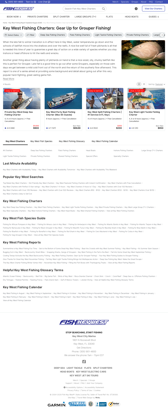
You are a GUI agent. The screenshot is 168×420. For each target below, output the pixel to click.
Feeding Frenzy (36, 280)
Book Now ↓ (14, 16)
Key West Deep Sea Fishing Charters (17, 207)
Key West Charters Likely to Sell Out (17, 194)
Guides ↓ (154, 16)
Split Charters (102, 368)
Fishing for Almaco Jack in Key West (52, 224)
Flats (109, 16)
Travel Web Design (84, 397)
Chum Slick (98, 276)
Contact (159, 1)
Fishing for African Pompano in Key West (19, 224)
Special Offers (91, 156)
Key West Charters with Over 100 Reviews (115, 187)
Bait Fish (39, 276)
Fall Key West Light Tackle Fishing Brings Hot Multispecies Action (72, 259)
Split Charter (61, 16)
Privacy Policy (73, 390)
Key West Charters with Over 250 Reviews (20, 190)
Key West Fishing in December (117, 293)
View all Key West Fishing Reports (121, 263)
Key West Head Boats (66, 211)
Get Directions (84, 347)
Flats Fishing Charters (67, 150)
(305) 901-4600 (88, 351)
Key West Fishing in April (61, 297)
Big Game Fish (50, 276)
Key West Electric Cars (91, 371)
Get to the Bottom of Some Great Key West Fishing (59, 248)
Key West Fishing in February (14, 297)
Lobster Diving (86, 280)
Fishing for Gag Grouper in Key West (17, 235)
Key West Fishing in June (104, 297)
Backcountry (28, 276)
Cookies (97, 390)
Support (69, 383)
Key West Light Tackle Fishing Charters (77, 207)
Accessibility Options (74, 387)
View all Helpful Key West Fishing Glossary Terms (114, 280)
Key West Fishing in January (142, 293)
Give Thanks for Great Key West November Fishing (23, 259)
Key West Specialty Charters (14, 211)
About (143, 1)
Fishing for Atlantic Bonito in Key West (113, 224)
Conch (108, 276)
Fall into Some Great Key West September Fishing (131, 252)
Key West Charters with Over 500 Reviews (56, 190)
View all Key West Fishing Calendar (17, 300)
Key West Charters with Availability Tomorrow (57, 169)
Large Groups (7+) (85, 16)
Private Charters (37, 16)
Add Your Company (94, 383)
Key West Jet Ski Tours (84, 375)
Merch (115, 1)
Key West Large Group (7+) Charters (139, 207)
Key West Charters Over (142, 190)
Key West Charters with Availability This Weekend (97, 169)
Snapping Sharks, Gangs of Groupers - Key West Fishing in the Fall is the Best (78, 252)
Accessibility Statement (94, 387)
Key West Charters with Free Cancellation (124, 183)
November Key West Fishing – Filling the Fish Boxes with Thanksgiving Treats (75, 263)
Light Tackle (74, 368)
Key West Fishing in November (90, 293)
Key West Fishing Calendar (105, 141)
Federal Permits (22, 280)
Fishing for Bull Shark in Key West (71, 231)
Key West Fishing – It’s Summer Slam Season (140, 248)
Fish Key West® (68, 394)
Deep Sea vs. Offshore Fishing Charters (139, 276)
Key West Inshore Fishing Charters (41, 211)
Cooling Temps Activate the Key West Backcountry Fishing (26, 255)
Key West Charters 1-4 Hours (53, 187)
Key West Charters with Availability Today (19, 169)
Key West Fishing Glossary (72, 141)
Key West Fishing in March (38, 297)
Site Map (71, 397)
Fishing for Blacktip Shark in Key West (111, 228)
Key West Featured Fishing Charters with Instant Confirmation (81, 183)
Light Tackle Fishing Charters (14, 156)
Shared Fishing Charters (68, 156)
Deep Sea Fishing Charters (41, 150)
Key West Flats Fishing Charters (47, 207)
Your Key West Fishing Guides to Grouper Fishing (118, 255)
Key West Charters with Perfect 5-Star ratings (21, 187)
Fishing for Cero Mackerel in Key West (102, 231)
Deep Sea (59, 368)
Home (5, 23)
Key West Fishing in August (13, 293)
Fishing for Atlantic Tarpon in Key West (145, 224)
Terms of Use (86, 390)
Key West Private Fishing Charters (108, 207)
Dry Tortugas (8, 280)
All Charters (7, 150)
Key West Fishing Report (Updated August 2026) (25, 23)
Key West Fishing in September (39, 293)
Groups (134, 1)
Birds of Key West (65, 276)
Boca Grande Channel (83, 276)
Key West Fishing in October (65, 293)
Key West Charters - (88, 190)
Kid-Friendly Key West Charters (41, 183)
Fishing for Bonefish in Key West (43, 231)
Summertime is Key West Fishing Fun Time (20, 248)
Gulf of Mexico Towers (69, 280)
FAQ (151, 1)
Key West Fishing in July (125, 297)
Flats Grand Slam (51, 280)
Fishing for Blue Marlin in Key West (142, 228)
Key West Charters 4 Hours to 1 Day (81, 187)
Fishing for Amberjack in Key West (82, 224)
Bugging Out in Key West (13, 252)
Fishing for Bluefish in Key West (15, 231)
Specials (125, 1)
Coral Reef (117, 276)
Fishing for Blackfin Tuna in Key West (79, 228)
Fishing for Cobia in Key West (130, 231)
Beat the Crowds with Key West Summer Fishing (101, 248)
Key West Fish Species (41, 141)
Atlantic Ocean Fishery (12, 276)
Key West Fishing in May (82, 297)
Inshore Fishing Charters (123, 150)
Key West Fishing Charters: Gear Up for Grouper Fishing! (74, 255)
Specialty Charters (121, 156)
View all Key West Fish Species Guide (49, 235)
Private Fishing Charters (40, 156)
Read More (8, 79)
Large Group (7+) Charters (152, 150)
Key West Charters (15, 141)
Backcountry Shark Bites (35, 252)
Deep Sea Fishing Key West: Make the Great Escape (121, 259)
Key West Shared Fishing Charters (90, 211)
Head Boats (131, 16)
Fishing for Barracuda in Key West (16, 228)
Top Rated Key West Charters (15, 183)
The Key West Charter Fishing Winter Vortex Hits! (22, 263)
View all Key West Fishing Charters (120, 211)
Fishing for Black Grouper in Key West (47, 228)
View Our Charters (153, 8)
